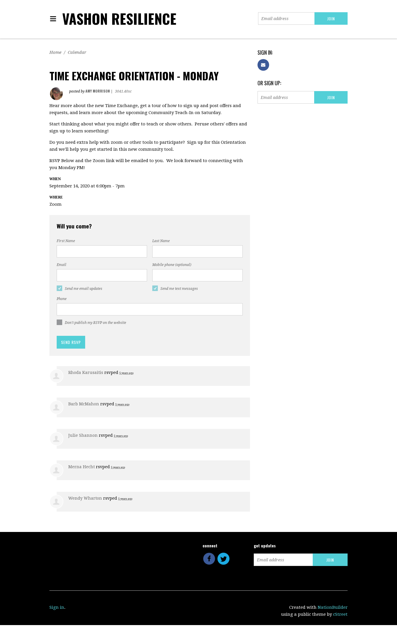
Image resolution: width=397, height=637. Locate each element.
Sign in (56, 607)
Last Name (161, 241)
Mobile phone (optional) (171, 265)
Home (55, 52)
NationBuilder (333, 607)
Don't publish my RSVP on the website (95, 323)
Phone (62, 299)
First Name (66, 241)
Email (61, 265)
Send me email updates (83, 289)
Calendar (77, 52)
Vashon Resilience (119, 18)
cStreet (340, 614)
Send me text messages (179, 289)
